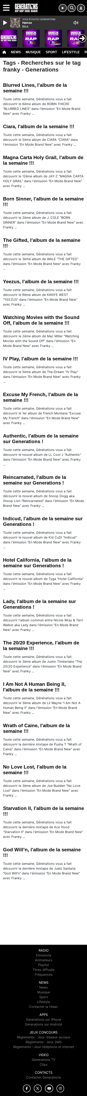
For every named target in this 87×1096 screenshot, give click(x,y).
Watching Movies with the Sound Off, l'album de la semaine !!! (41, 320)
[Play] (5, 22)
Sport (51, 52)
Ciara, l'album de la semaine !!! (38, 126)
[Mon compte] (81, 8)
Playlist (43, 965)
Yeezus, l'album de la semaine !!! (41, 281)
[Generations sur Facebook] (27, 1088)
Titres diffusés (43, 970)
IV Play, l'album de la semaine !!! (40, 358)
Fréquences (43, 974)
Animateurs (43, 960)
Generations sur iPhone (43, 1019)
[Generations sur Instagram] (60, 1088)
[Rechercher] (72, 8)
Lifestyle (71, 52)
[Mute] (76, 23)
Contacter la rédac (43, 1007)
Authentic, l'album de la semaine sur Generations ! (41, 438)
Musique (33, 52)
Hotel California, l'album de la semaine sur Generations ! (37, 562)
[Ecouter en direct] (63, 8)
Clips (43, 1064)
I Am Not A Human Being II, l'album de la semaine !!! (34, 686)
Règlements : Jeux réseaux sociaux (43, 1037)
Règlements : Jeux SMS (44, 1042)
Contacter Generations (43, 1077)
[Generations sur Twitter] (38, 1088)
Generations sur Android (43, 1024)
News (16, 52)
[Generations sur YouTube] (49, 1088)
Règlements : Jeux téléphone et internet (43, 1047)
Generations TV (43, 1060)
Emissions (43, 955)
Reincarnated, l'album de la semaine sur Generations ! (34, 480)
